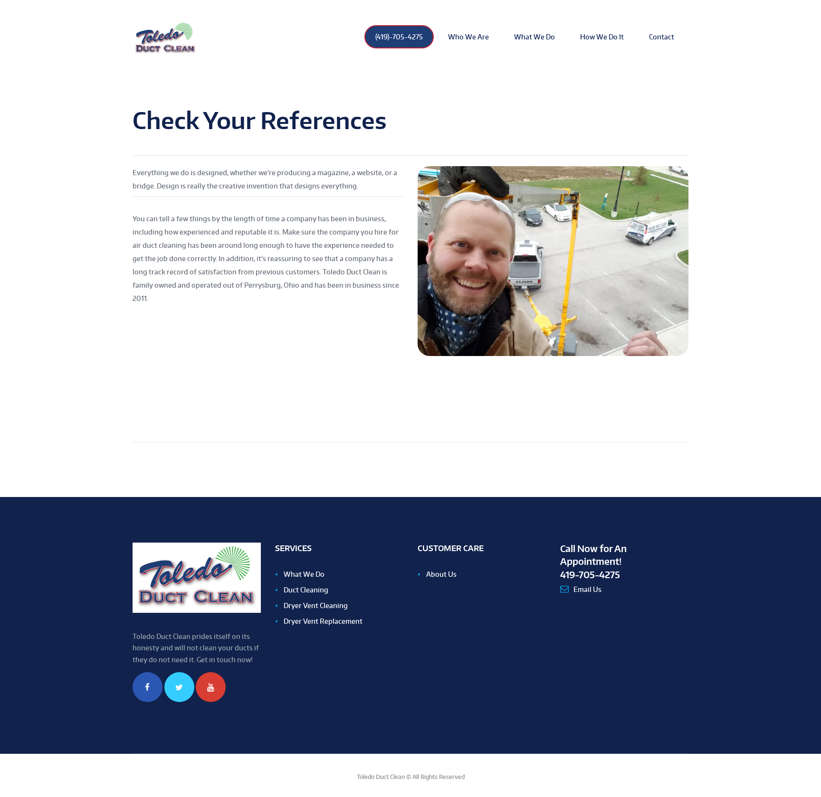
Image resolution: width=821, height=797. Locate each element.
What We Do (304, 574)
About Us (441, 574)
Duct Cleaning (306, 590)
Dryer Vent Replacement (323, 621)
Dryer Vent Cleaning (316, 605)
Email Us (587, 589)
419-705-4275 (590, 575)
